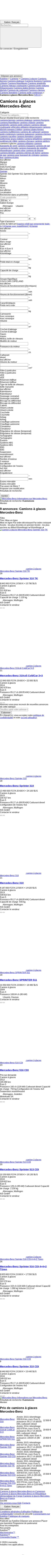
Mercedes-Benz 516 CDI (14, 1070)
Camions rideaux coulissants (13, 86)
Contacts (26, 1503)
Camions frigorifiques (17, 83)
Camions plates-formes (24, 88)
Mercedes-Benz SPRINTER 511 (18, 980)
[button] (25, 62)
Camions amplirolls (37, 83)
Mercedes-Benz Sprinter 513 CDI (19, 1169)
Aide (19, 1503)
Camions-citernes (36, 90)
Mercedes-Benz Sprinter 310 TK (19, 578)
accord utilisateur (29, 718)
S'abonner (6, 712)
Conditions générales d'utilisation (15, 1512)
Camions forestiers (8, 93)
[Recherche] (20, 37)
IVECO (37, 95)
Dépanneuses (6, 88)
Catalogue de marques (18, 1516)
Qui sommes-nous (8, 1503)
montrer (4, 496)
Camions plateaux (15, 81)
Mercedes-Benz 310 (12, 883)
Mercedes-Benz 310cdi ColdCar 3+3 (21, 675)
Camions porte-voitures (38, 86)
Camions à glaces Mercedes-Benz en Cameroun (22, 1491)
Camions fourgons (33, 81)
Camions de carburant (17, 90)
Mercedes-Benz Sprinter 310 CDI (19, 1366)
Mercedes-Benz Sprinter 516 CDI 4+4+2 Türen (8, 1483)
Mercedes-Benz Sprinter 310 (17, 785)
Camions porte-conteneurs (30, 93)
